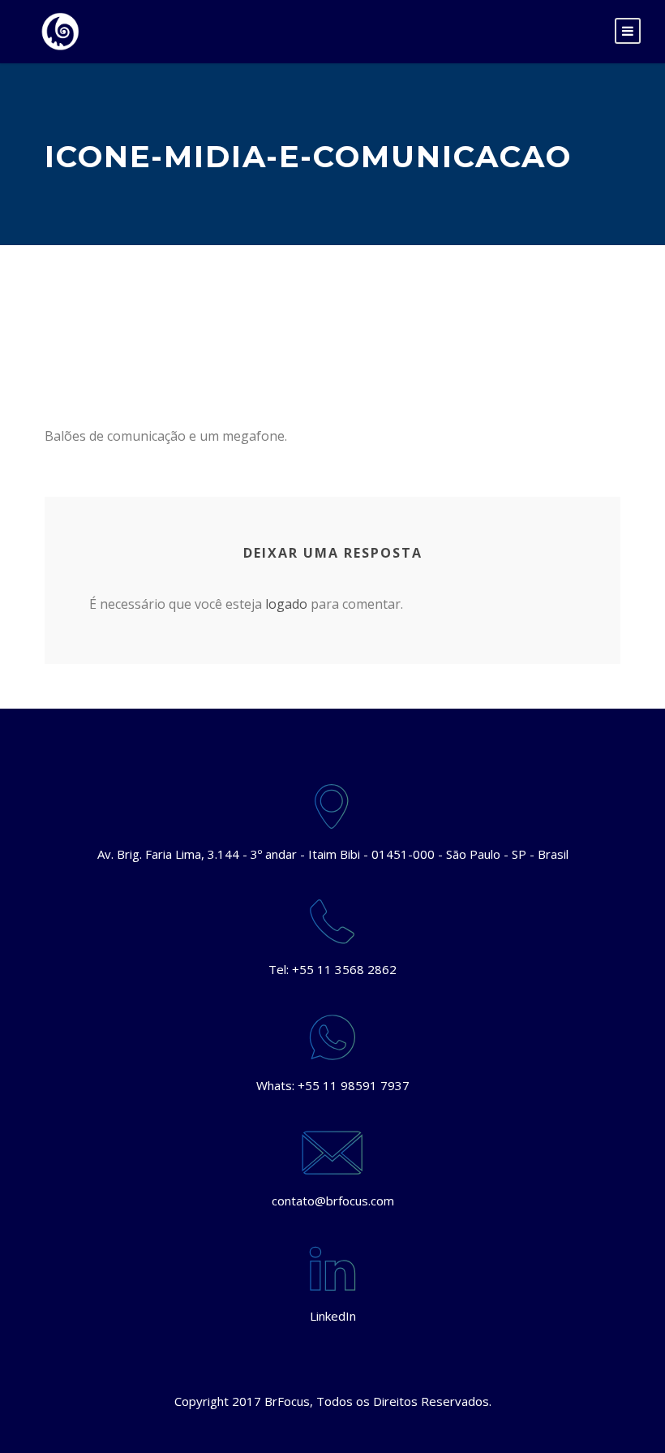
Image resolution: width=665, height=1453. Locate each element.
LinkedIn (333, 1316)
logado (286, 604)
